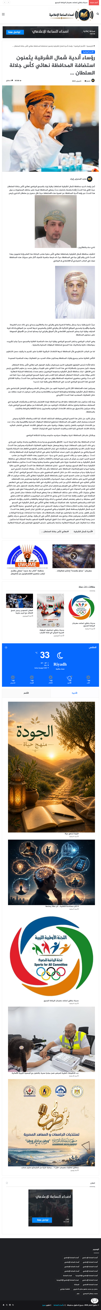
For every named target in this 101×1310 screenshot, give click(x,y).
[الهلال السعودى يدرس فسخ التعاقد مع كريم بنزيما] (19, 601)
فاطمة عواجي (65, 1289)
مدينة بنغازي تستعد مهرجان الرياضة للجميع (83, 624)
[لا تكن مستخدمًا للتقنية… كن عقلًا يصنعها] (51, 872)
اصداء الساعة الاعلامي (90, 1284)
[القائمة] (3, 15)
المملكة (76, 1284)
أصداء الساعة (58, 1305)
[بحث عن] (97, 15)
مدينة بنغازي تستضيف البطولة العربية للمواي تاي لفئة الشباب (51, 631)
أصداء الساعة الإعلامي (71, 1257)
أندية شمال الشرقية (83, 531)
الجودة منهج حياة (72, 833)
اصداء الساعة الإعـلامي (90, 1280)
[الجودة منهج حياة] (51, 767)
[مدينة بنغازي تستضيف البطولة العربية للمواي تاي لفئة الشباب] (50, 611)
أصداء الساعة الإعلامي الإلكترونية (86, 1275)
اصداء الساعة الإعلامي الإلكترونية (68, 1280)
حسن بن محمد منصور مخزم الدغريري (85, 1289)
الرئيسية (90, 46)
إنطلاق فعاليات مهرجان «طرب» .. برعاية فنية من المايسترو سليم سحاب (50, 1167)
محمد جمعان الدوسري (90, 1293)
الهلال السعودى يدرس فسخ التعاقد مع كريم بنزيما (22, 612)
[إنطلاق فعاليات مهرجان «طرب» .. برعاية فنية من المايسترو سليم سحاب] (51, 1122)
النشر (88, 81)
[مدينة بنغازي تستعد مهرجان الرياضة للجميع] (81, 607)
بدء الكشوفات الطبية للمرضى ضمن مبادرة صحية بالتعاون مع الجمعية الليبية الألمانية (56, 2)
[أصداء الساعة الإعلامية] (71, 14)
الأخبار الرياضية (79, 46)
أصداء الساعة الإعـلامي (90, 1257)
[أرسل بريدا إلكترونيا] (85, 81)
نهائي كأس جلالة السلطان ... (54, 531)
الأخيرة (74, 693)
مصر (78, 1293)
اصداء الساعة (67, 1275)
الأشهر (26, 693)
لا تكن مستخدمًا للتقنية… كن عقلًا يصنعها (62, 906)
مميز (44, 1305)
